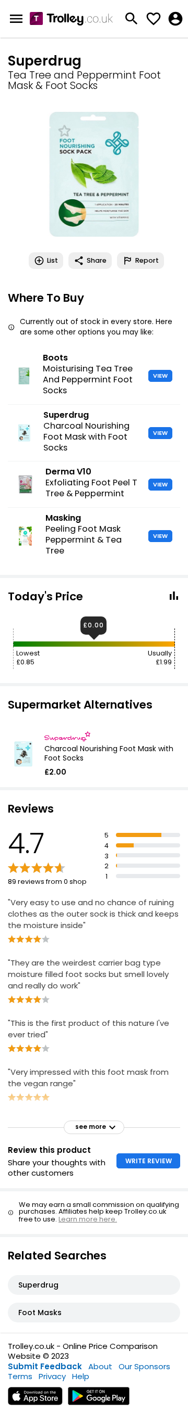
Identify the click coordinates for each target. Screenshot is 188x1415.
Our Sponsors (144, 1366)
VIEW (160, 375)
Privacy (52, 1376)
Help (80, 1376)
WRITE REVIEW (148, 1160)
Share (97, 260)
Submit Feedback (45, 1366)
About (100, 1366)
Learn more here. (87, 1219)
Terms (20, 1376)
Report (147, 260)
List (52, 260)
